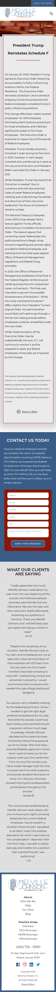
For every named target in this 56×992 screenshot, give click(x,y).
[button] (51, 13)
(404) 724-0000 (43, 3)
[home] (19, 13)
